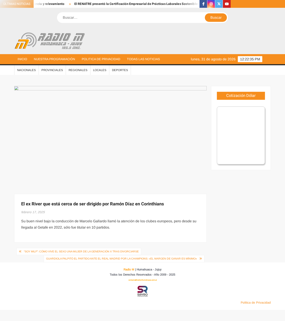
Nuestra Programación (54, 59)
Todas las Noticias (143, 59)
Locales (99, 70)
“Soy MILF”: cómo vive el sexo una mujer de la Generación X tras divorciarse (81, 251)
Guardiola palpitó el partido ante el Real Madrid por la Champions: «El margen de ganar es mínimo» (121, 258)
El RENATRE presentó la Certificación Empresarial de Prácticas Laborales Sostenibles (132, 4)
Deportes (120, 70)
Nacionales (26, 70)
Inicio (22, 59)
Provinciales (52, 70)
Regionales (78, 70)
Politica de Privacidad (101, 59)
